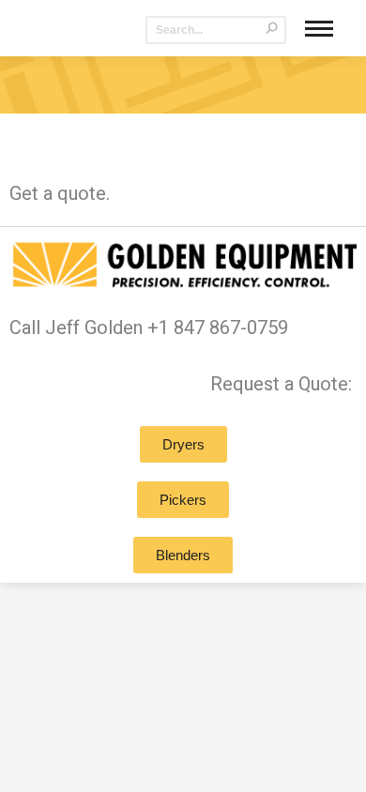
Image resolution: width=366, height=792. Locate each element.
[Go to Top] (338, 764)
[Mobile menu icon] (319, 29)
